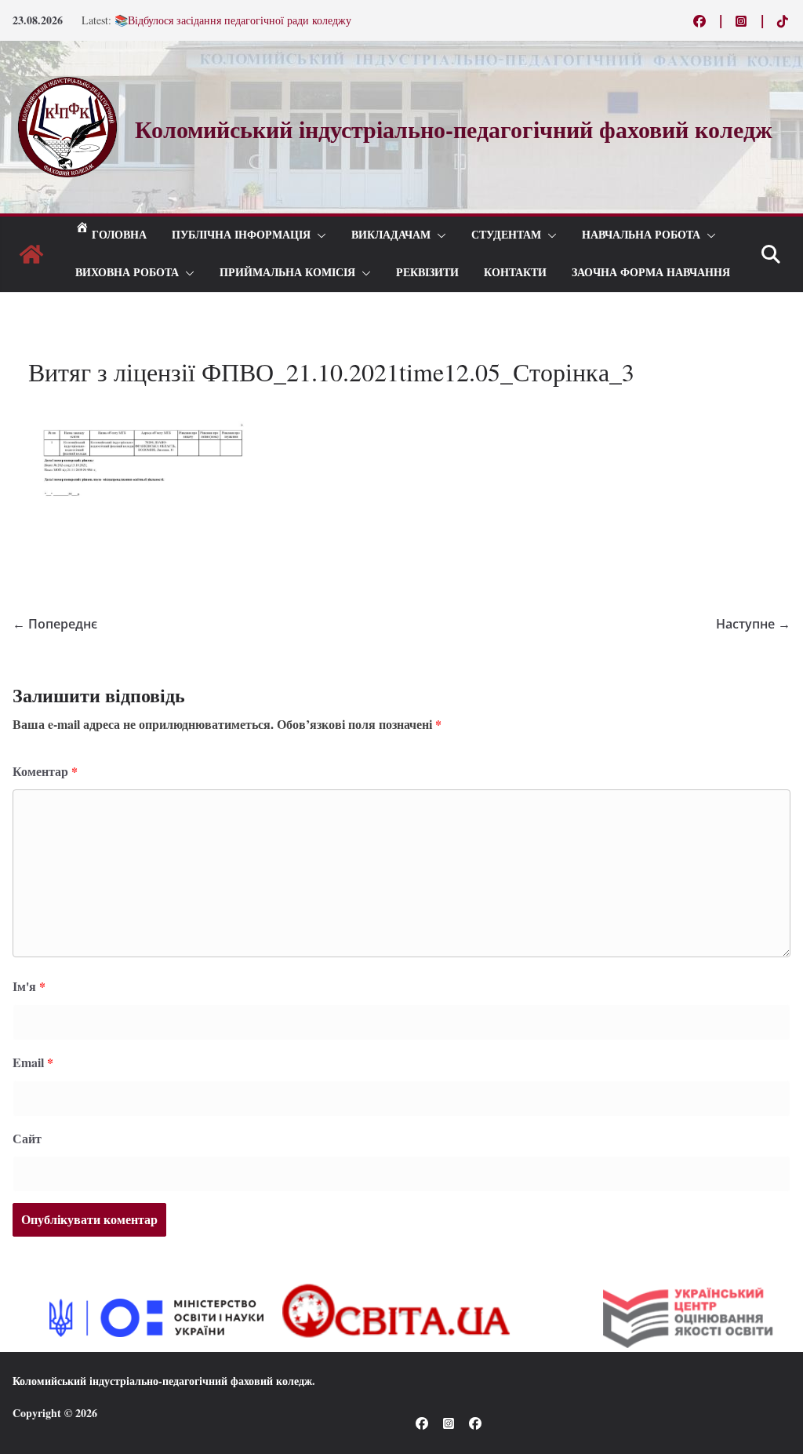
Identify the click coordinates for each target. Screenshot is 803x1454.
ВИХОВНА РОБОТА (127, 273)
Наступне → (753, 623)
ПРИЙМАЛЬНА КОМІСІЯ (287, 273)
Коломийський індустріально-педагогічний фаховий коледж (162, 1380)
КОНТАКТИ (515, 273)
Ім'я (29, 986)
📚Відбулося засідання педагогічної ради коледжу (232, 24)
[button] (318, 235)
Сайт (27, 1138)
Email (33, 1062)
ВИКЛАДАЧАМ (391, 235)
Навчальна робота (641, 235)
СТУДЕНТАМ (506, 235)
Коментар (45, 771)
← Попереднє (55, 623)
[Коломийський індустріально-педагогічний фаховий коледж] (31, 254)
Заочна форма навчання (651, 273)
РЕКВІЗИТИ (427, 273)
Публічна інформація (241, 235)
